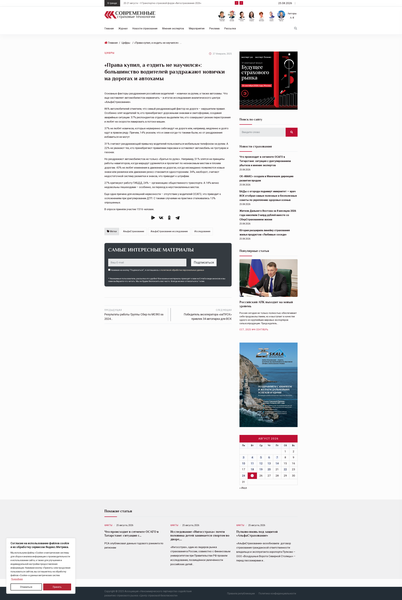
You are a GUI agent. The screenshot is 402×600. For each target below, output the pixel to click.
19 (261, 469)
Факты (108, 525)
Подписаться (204, 262)
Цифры (126, 42)
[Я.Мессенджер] (153, 217)
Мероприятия (196, 28)
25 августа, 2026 (124, 525)
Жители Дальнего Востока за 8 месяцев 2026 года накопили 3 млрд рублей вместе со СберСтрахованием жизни (267, 215)
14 (277, 463)
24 (243, 475)
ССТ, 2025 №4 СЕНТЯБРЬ (253, 329)
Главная (109, 28)
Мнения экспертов (173, 28)
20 (269, 469)
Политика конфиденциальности (277, 593)
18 (252, 469)
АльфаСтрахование (133, 231)
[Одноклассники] (169, 217)
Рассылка (230, 28)
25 (252, 475)
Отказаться (26, 587)
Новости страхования (144, 28)
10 (243, 463)
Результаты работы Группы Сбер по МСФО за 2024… (133, 314)
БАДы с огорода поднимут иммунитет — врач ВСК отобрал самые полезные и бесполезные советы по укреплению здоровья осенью (268, 195)
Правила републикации (241, 593)
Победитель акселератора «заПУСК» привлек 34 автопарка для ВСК (208, 314)
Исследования (202, 231)
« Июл (243, 487)
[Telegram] (177, 217)
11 (252, 463)
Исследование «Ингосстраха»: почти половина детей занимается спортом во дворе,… (199, 535)
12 (261, 463)
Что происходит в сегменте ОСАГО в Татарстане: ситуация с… (131, 533)
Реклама (214, 28)
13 (269, 463)
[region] (40, 566)
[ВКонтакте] (161, 217)
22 (285, 469)
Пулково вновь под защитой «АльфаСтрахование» (257, 533)
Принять (57, 587)
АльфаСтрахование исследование (169, 231)
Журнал (123, 28)
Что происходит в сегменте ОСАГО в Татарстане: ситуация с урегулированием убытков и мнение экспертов (265, 161)
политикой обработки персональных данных (182, 270)
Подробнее (17, 579)
